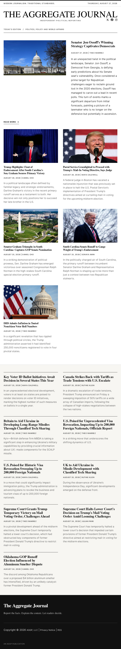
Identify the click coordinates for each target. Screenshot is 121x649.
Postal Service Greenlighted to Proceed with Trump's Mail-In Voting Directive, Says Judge (87, 168)
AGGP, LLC (32, 630)
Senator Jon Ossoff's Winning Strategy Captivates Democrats (93, 44)
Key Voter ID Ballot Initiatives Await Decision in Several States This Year (29, 378)
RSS (60, 630)
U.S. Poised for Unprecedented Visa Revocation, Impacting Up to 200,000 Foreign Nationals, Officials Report (89, 424)
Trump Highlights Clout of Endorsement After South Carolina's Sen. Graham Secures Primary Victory (24, 170)
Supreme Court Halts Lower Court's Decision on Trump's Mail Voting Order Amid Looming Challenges (89, 512)
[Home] (60, 14)
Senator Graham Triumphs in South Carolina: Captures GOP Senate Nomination (28, 248)
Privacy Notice (47, 630)
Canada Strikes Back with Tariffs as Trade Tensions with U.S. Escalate (88, 378)
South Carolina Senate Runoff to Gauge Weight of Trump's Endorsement (84, 248)
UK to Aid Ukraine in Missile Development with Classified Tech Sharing (81, 468)
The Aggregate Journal (26, 605)
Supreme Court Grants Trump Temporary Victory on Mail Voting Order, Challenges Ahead (27, 512)
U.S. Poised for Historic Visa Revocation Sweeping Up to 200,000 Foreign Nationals (23, 468)
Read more (10, 122)
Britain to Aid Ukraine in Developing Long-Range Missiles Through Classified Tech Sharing (27, 424)
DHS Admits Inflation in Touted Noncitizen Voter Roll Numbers (21, 324)
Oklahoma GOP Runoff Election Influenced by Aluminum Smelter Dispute (23, 560)
